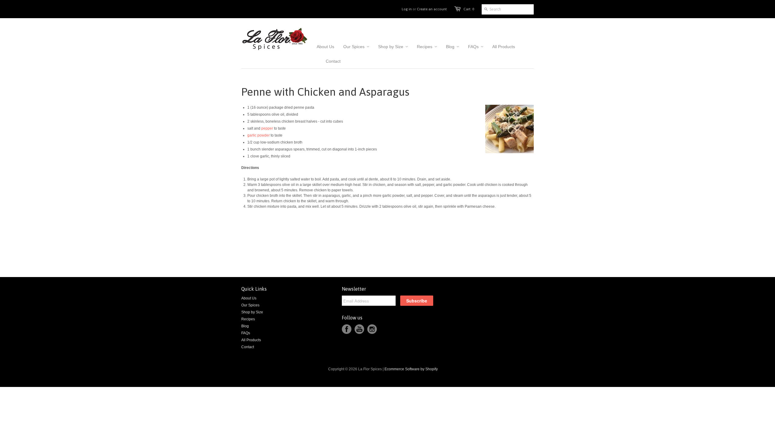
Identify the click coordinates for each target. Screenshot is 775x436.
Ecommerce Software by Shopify (411, 369)
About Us (248, 298)
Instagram (372, 329)
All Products (251, 340)
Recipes (248, 319)
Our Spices (250, 305)
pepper (266, 128)
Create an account (432, 9)
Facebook (346, 329)
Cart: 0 (468, 9)
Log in (407, 9)
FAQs (245, 333)
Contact (247, 347)
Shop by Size (252, 312)
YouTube (359, 329)
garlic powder (258, 135)
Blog (245, 326)
